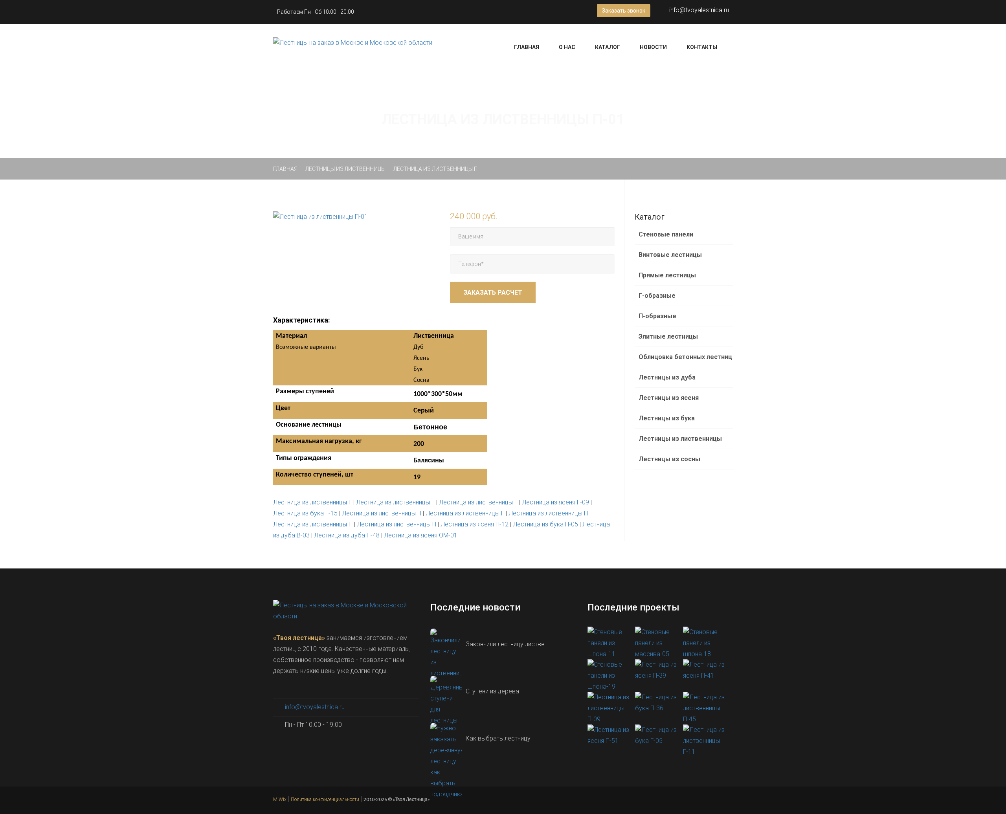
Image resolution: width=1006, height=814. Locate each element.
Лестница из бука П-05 (545, 524)
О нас (567, 47)
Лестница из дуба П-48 (347, 535)
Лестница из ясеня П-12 (475, 524)
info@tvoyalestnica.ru (699, 10)
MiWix (279, 799)
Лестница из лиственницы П (381, 513)
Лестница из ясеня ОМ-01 (420, 535)
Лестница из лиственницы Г (312, 502)
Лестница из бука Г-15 (305, 513)
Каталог (607, 47)
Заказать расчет (492, 292)
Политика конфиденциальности (325, 799)
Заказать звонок (623, 10)
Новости (653, 47)
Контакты (702, 47)
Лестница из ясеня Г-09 (555, 502)
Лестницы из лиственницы (345, 169)
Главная (526, 47)
